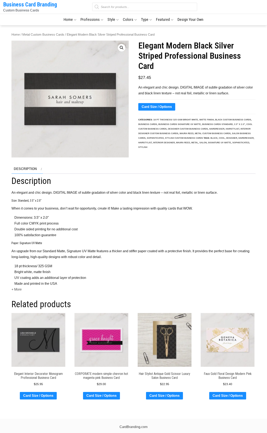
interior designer (164, 142)
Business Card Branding (30, 4)
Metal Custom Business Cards (43, 34)
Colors (128, 19)
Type (144, 19)
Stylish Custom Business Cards (184, 138)
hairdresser (216, 129)
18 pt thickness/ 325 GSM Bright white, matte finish (183, 120)
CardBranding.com (133, 427)
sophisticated (155, 138)
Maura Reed (187, 133)
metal (194, 142)
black (214, 138)
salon (203, 142)
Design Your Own (190, 19)
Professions (90, 19)
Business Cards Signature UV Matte (179, 124)
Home (68, 19)
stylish (142, 147)
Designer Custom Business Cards (188, 129)
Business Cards (147, 124)
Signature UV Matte (219, 142)
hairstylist (232, 129)
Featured (163, 19)
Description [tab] (25, 169)
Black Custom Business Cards (233, 120)
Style (111, 19)
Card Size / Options (157, 107)
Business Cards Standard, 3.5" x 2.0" (223, 124)
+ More (16, 289)
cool (222, 138)
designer (231, 138)
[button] (121, 47)
